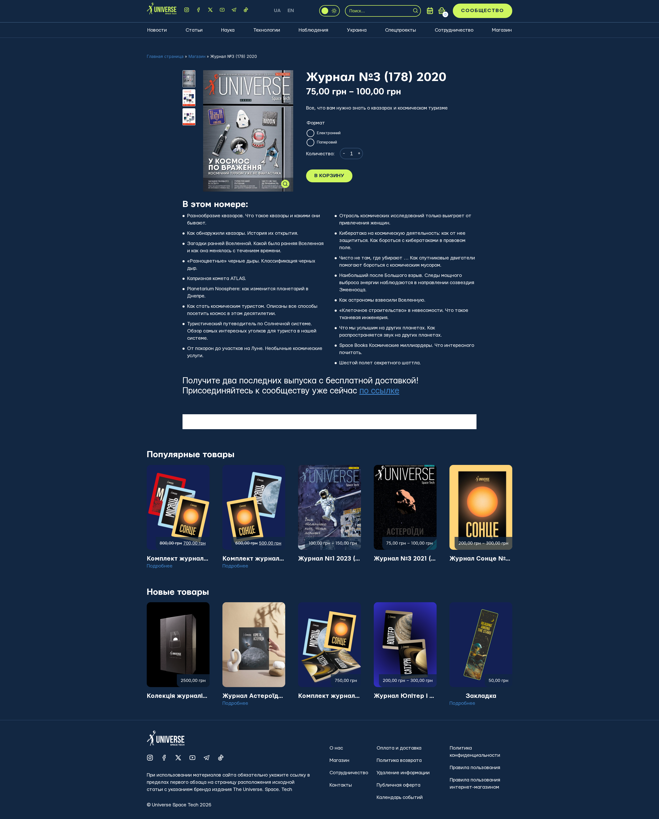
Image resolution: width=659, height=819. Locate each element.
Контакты (341, 785)
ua (277, 10)
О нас (336, 748)
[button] (285, 184)
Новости (157, 30)
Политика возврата (399, 760)
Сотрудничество (454, 30)
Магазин (502, 30)
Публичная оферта (398, 785)
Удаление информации (403, 772)
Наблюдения (313, 30)
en (291, 10)
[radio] (310, 133)
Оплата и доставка (399, 748)
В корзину (329, 175)
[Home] (161, 11)
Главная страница (165, 56)
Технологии (266, 30)
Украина (357, 30)
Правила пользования (475, 767)
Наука (228, 30)
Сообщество (482, 10)
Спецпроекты (400, 30)
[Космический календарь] (430, 11)
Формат (316, 123)
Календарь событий (400, 797)
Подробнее (159, 566)
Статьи (194, 30)
